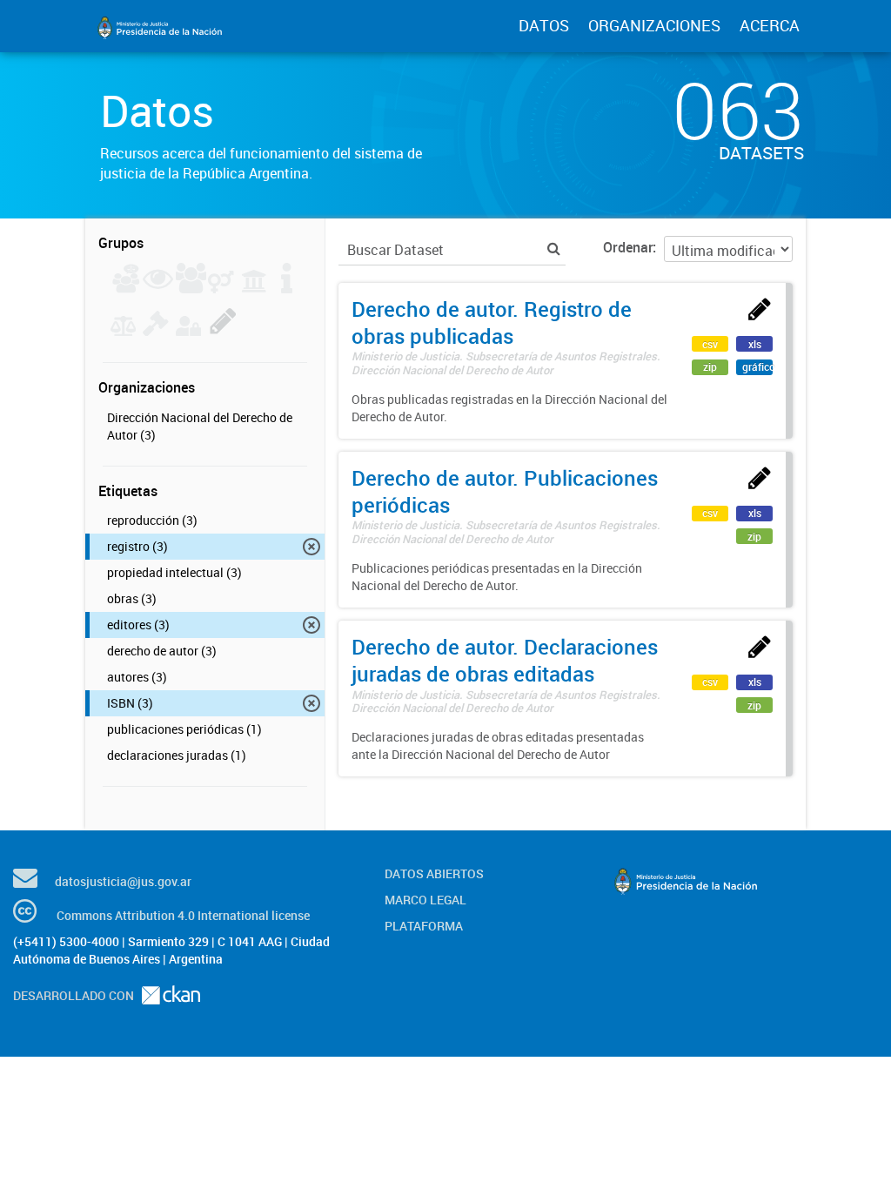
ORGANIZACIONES (654, 25)
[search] (554, 248)
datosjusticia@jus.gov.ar (123, 881)
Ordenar (628, 247)
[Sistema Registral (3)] (223, 330)
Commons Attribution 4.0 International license (183, 915)
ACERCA (770, 25)
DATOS (544, 25)
